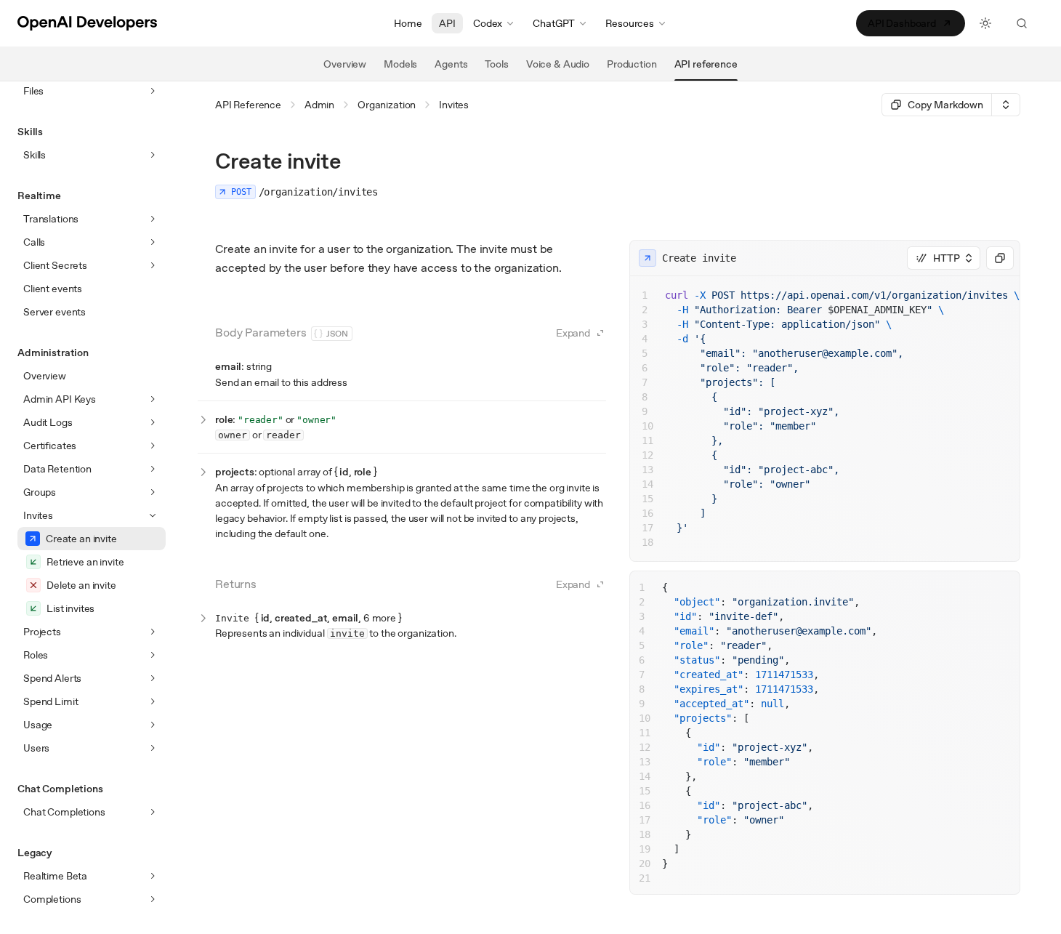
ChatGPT (554, 23)
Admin (319, 104)
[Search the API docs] (1022, 23)
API (447, 23)
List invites (70, 608)
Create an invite (81, 538)
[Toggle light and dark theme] (985, 23)
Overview (44, 376)
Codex (487, 23)
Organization (387, 104)
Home (407, 23)
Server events (54, 312)
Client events (52, 288)
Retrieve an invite (85, 562)
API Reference (248, 104)
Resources (629, 23)
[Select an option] (1005, 104)
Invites (454, 104)
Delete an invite (81, 585)
